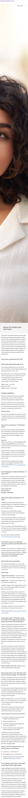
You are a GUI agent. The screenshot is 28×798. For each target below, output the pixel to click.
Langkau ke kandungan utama (7, 0)
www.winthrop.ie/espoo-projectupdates (10, 536)
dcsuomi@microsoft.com (15, 758)
